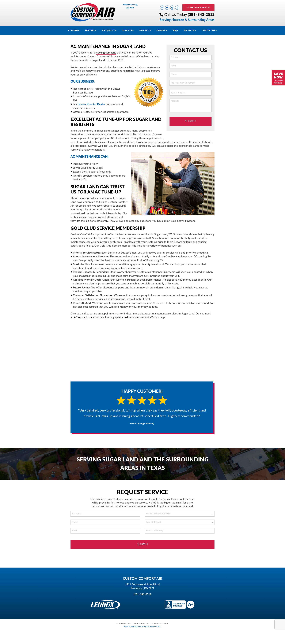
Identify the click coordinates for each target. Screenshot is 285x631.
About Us (189, 31)
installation (92, 317)
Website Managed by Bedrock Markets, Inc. (142, 626)
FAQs (175, 31)
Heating (89, 31)
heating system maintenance (122, 317)
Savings (160, 31)
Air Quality (108, 31)
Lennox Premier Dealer (91, 104)
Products (145, 31)
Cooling (73, 31)
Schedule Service (198, 7)
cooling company (106, 52)
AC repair (79, 317)
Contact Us (208, 31)
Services (127, 31)
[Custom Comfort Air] (93, 12)
